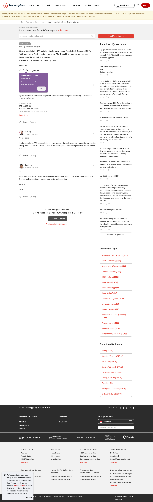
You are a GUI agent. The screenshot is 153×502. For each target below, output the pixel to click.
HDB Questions (110, 277)
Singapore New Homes (31, 470)
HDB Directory (55, 456)
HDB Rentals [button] (114, 453)
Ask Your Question (58, 219)
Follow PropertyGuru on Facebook (115, 408)
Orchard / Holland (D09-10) (112, 394)
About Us (22, 422)
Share (36, 71)
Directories (55, 449)
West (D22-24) (107, 383)
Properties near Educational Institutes (89, 471)
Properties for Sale (88, 449)
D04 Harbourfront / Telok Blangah (121, 474)
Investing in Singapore (113, 299)
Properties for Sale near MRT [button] (60, 476)
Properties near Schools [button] (88, 479)
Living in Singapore (111, 304)
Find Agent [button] (76, 5)
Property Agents (111, 309)
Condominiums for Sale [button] (88, 456)
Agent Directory (56, 459)
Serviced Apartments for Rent (120, 459)
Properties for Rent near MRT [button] (60, 479)
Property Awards (58, 437)
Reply (34, 122)
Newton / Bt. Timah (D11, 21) (112, 367)
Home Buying (24, 44)
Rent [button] (39, 5)
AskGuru (24, 453)
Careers (22, 429)
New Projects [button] (60, 5)
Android (40, 408)
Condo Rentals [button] (115, 456)
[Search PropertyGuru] (130, 427)
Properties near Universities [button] (89, 476)
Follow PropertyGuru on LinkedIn (127, 408)
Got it (41, 88)
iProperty (128, 437)
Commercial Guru (29, 437)
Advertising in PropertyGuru (115, 255)
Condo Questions (111, 261)
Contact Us (63, 416)
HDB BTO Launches (27, 459)
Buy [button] (30, 5)
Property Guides (26, 456)
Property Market (110, 323)
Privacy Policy (19, 486)
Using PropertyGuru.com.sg (114, 334)
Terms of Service (44, 496)
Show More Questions (116, 235)
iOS (48, 408)
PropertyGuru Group (28, 416)
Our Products (24, 425)
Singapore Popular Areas (121, 470)
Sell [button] (48, 5)
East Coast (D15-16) (109, 362)
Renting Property (111, 328)
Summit (86, 437)
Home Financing (110, 288)
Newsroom (63, 422)
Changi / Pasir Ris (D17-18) (112, 378)
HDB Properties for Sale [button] (88, 453)
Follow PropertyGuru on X (130, 408)
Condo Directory (56, 453)
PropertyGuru (27, 449)
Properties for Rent (118, 449)
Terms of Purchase (74, 496)
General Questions (111, 272)
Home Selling (109, 293)
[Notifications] (138, 5)
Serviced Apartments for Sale (90, 459)
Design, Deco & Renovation (114, 266)
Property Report (109, 437)
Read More (23, 115)
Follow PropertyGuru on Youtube (123, 408)
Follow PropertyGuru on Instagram (119, 408)
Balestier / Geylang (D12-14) (112, 356)
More (96, 5)
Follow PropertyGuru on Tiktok (133, 408)
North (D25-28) (107, 351)
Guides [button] (88, 5)
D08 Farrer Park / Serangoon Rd (120, 482)
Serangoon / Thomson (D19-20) (114, 388)
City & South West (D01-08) (112, 372)
